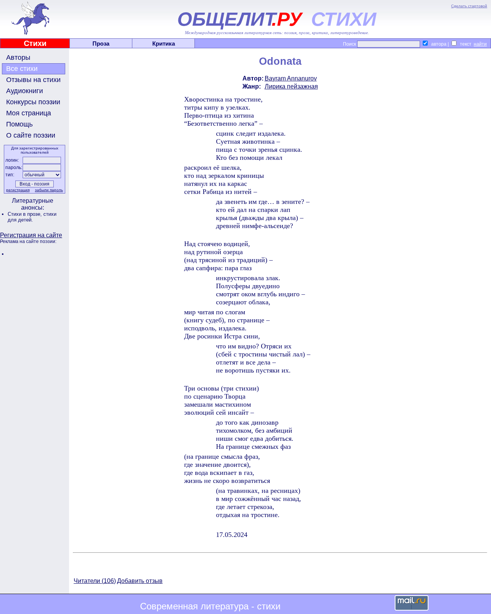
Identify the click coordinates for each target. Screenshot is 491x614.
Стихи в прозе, (25, 214)
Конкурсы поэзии (33, 102)
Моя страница (28, 113)
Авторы (18, 57)
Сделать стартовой (469, 6)
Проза (100, 43)
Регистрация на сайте (31, 235)
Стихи (35, 43)
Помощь (19, 124)
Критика (163, 43)
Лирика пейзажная (291, 86)
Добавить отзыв (140, 581)
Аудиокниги (24, 91)
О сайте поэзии (30, 135)
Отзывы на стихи (33, 80)
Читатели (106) (95, 581)
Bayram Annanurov (291, 78)
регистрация (18, 190)
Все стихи (22, 68)
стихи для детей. (32, 217)
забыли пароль (49, 190)
